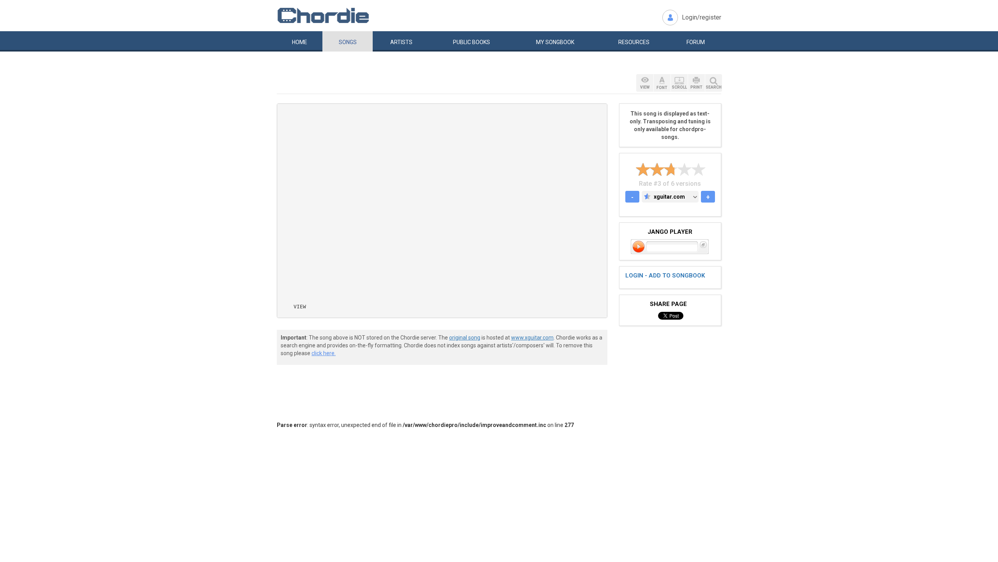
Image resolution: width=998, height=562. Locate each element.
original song (464, 337)
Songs (348, 42)
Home (299, 42)
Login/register (701, 17)
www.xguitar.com (532, 337)
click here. (323, 353)
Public (471, 42)
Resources (633, 42)
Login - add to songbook (665, 275)
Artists (401, 42)
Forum (696, 42)
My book (555, 42)
